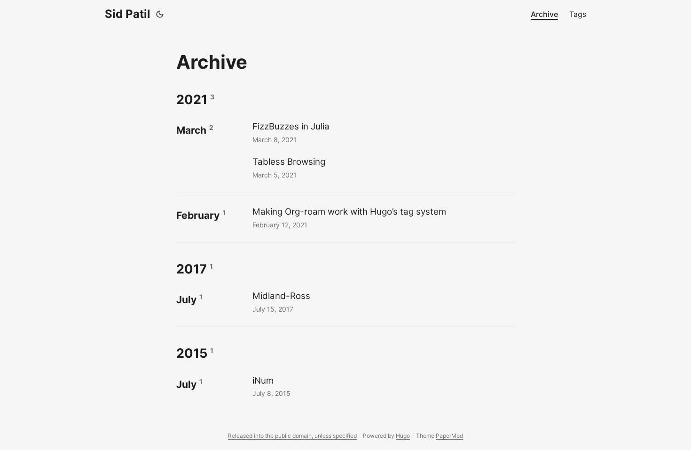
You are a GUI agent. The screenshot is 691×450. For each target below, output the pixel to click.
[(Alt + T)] (159, 14)
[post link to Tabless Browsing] (382, 167)
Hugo (403, 435)
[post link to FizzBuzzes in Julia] (382, 132)
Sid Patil (127, 14)
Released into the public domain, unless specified (292, 435)
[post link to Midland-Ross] (382, 301)
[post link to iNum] (382, 386)
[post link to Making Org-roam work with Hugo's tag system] (382, 217)
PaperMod (449, 435)
